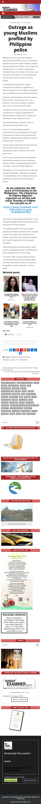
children (22, 386)
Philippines (5, 403)
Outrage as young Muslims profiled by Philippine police (20, 39)
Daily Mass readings (7, 391)
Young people (31, 414)
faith (23, 394)
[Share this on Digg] (32, 349)
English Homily (6, 394)
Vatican (19, 414)
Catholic (4, 386)
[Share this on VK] (28, 349)
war (24, 414)
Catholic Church (13, 386)
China (29, 386)
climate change (6, 388)
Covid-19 (23, 388)
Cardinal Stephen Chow (8, 383)
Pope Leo (21, 403)
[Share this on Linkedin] (35, 349)
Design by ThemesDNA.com (20, 802)
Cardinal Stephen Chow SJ (24, 383)
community (15, 388)
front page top (30, 394)
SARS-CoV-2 (5, 408)
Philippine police (9, 360)
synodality (28, 408)
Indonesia (27, 397)
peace (30, 400)
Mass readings (6, 400)
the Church (15, 411)
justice (34, 397)
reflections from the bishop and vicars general (24, 405)
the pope (34, 411)
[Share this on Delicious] (20, 353)
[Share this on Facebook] (14, 349)
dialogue (17, 391)
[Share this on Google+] (17, 349)
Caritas (36, 383)
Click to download (19, 700)
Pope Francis (13, 403)
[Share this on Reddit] (24, 349)
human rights (14, 397)
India (21, 397)
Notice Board (23, 400)
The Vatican (5, 414)
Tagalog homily (6, 411)
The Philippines (26, 22)
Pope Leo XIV (29, 403)
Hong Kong (5, 397)
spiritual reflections (16, 408)
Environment (16, 394)
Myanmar (14, 400)
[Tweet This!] (10, 349)
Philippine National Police (20, 357)
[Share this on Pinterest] (21, 349)
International (15, 22)
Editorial (30, 391)
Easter (24, 391)
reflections (5, 405)
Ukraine (12, 414)
